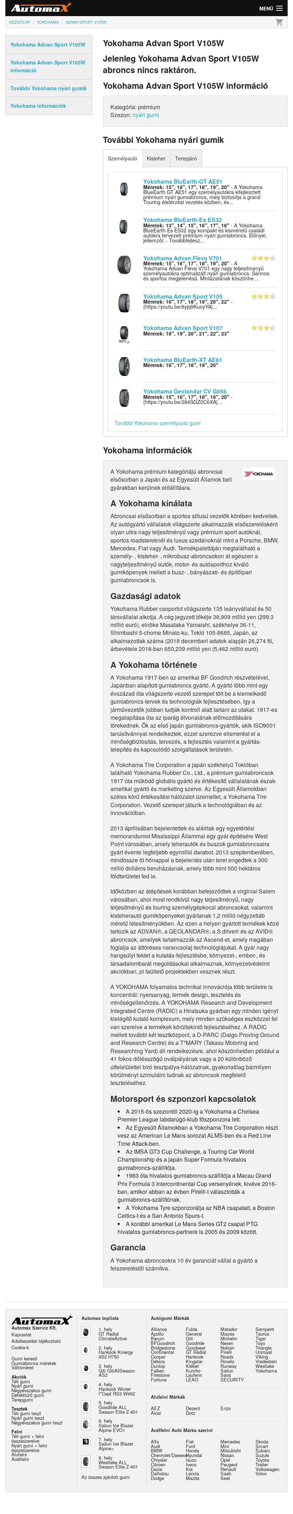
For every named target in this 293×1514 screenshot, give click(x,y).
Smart (261, 1446)
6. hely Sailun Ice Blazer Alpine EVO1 (116, 1425)
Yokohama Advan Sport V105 (183, 296)
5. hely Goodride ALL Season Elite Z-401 (118, 1407)
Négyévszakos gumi (31, 1390)
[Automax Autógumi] (75, 8)
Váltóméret (22, 1367)
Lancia (192, 1473)
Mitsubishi (230, 1450)
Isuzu (191, 1459)
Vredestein (266, 1361)
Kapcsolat (21, 1334)
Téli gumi (20, 1381)
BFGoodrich (163, 1343)
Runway (228, 1366)
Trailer (261, 1464)
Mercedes (230, 1441)
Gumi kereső (24, 1358)
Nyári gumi (22, 1385)
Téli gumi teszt (26, 1413)
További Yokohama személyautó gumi (157, 422)
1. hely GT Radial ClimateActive (113, 1334)
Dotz (190, 1412)
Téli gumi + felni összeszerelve (27, 1438)
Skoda (261, 1441)
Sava (225, 1374)
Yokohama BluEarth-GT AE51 (183, 181)
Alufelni (19, 1454)
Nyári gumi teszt (27, 1417)
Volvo (261, 1473)
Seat (225, 1478)
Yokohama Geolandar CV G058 (185, 391)
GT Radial (196, 1352)
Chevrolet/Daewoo (169, 1455)
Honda (192, 1450)
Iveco (191, 1464)
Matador (228, 1329)
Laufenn (194, 1374)
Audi (155, 1446)
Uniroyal (263, 1352)
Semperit (264, 1329)
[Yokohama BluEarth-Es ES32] (124, 225)
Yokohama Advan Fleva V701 (182, 258)
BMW (156, 1450)
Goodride (195, 1343)
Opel (225, 1459)
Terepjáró (186, 158)
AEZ (155, 1408)
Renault (228, 1469)
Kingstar (194, 1361)
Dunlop (158, 1366)
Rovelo (227, 1361)
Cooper (158, 1356)
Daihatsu (160, 1473)
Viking (261, 1356)
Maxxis (227, 1333)
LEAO (192, 1379)
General (194, 1333)
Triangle (263, 1347)
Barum (157, 1338)
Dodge (157, 1478)
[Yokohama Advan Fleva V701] (124, 263)
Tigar (260, 1338)
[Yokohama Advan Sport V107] (124, 333)
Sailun (226, 1370)
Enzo (225, 1408)
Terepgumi (22, 1399)
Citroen (158, 1464)
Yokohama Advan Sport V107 (183, 328)
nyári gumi (146, 115)
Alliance (159, 1329)
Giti (189, 1338)
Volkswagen (267, 1469)
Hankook (194, 1356)
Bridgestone (163, 1347)
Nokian (227, 1347)
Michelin (228, 1338)
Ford (190, 1446)
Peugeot (229, 1464)
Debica (158, 1361)
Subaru (262, 1450)
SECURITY (232, 1379)
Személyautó (122, 158)
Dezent (193, 1408)
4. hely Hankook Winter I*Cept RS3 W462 (117, 1389)
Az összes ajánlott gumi (105, 1477)
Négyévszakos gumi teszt (37, 1422)
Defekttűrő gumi (27, 1395)
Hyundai (194, 1455)
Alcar (156, 1412)
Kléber (192, 1366)
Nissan (227, 1455)
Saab (225, 1473)
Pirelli (226, 1352)
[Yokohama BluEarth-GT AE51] (124, 187)
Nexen (226, 1343)
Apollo (157, 1333)
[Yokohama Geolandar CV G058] (124, 397)
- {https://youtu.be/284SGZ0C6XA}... (188, 399)
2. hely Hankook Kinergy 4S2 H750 (116, 1352)
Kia (189, 1469)
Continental (162, 1352)
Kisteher (156, 158)
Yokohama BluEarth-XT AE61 (182, 360)
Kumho (193, 1370)
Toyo (260, 1343)
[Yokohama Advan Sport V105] (124, 302)
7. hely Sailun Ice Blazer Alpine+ (116, 1444)
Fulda (191, 1329)
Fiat (190, 1441)
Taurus (262, 1333)
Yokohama (266, 1370)
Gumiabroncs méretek (33, 1363)
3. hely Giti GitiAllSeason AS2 (117, 1371)
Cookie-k (20, 1347)
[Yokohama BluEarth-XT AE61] (124, 365)
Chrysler (159, 1459)
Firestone (160, 1374)
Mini (224, 1446)
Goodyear (195, 1347)
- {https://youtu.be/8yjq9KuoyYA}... (188, 304)
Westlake (264, 1366)
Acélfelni (20, 1459)
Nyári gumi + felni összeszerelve (29, 1447)
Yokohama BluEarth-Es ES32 (182, 220)
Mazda (192, 1478)
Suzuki (262, 1455)
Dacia (156, 1469)
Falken (157, 1370)
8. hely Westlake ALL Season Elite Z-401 (118, 1462)
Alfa (155, 1441)
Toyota (262, 1459)
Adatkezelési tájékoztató (36, 1340)
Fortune (159, 1379)
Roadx (226, 1356)
